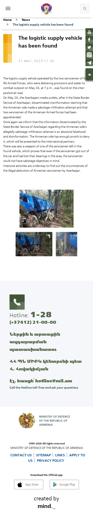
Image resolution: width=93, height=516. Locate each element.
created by (46, 501)
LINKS (60, 455)
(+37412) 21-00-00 (33, 322)
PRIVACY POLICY (50, 460)
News (26, 20)
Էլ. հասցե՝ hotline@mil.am (41, 380)
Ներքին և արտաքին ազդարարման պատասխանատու (35, 341)
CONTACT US (21, 455)
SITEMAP (44, 455)
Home (7, 20)
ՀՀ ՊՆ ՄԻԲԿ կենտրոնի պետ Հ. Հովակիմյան (46, 364)
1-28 (41, 314)
